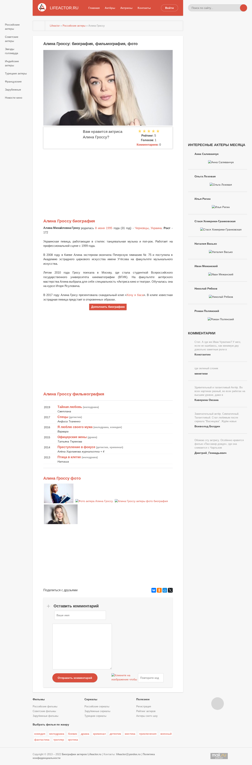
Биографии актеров (74, 754)
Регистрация (143, 706)
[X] (170, 590)
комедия (39, 733)
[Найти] (243, 7)
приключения (148, 733)
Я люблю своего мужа (75, 427)
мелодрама (56, 733)
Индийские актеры (12, 63)
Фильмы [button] (39, 699)
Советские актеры (11, 39)
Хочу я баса (135, 295)
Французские (13, 81)
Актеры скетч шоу (147, 716)
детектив (115, 733)
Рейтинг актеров (146, 711)
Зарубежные (13, 89)
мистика (130, 733)
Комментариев (147, 144)
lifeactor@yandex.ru (128, 754)
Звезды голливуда (11, 51)
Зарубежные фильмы (45, 716)
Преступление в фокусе (76, 447)
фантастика (41, 739)
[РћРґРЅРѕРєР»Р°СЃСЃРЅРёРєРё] (159, 590)
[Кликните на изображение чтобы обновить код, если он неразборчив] (124, 677)
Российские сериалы (96, 706)
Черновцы (142, 228)
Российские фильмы (45, 706)
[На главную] (39, 26)
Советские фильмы (44, 711)
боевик (72, 733)
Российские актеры (12, 26)
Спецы (62, 417)
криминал (99, 733)
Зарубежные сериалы (97, 711)
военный (166, 733)
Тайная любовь (69, 407)
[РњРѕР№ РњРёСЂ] (164, 590)
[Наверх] (217, 703)
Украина (156, 228)
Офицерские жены (72, 437)
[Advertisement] (108, 178)
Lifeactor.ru (94, 754)
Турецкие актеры (16, 73)
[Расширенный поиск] (236, 7)
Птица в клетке (69, 457)
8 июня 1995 (103, 228)
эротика (73, 739)
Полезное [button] (143, 699)
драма (85, 733)
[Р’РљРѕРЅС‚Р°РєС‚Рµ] (153, 590)
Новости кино (13, 97)
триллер (58, 739)
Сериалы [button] (90, 699)
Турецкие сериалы (95, 716)
